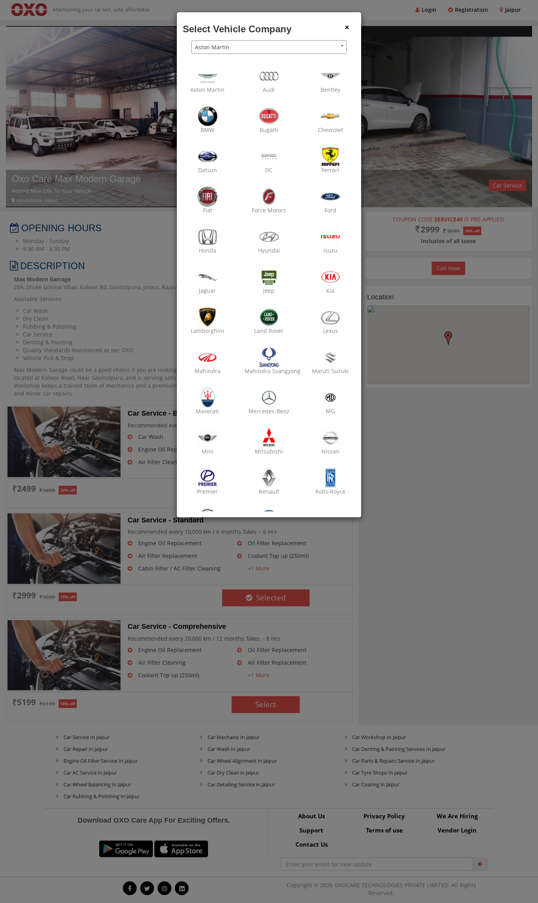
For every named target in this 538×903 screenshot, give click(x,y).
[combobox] (269, 47)
